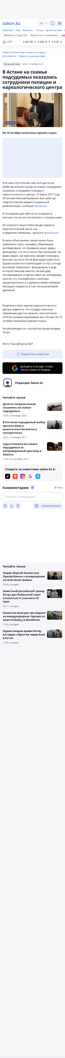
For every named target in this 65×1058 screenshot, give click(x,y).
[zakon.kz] (12, 23)
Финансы (28, 30)
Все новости (9, 56)
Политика (8, 30)
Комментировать (51, 505)
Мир (17, 30)
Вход (59, 487)
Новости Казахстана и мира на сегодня (24, 52)
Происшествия (54, 30)
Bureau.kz (41, 206)
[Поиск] (53, 23)
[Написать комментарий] (32, 496)
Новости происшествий (32, 56)
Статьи (39, 30)
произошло (51, 232)
